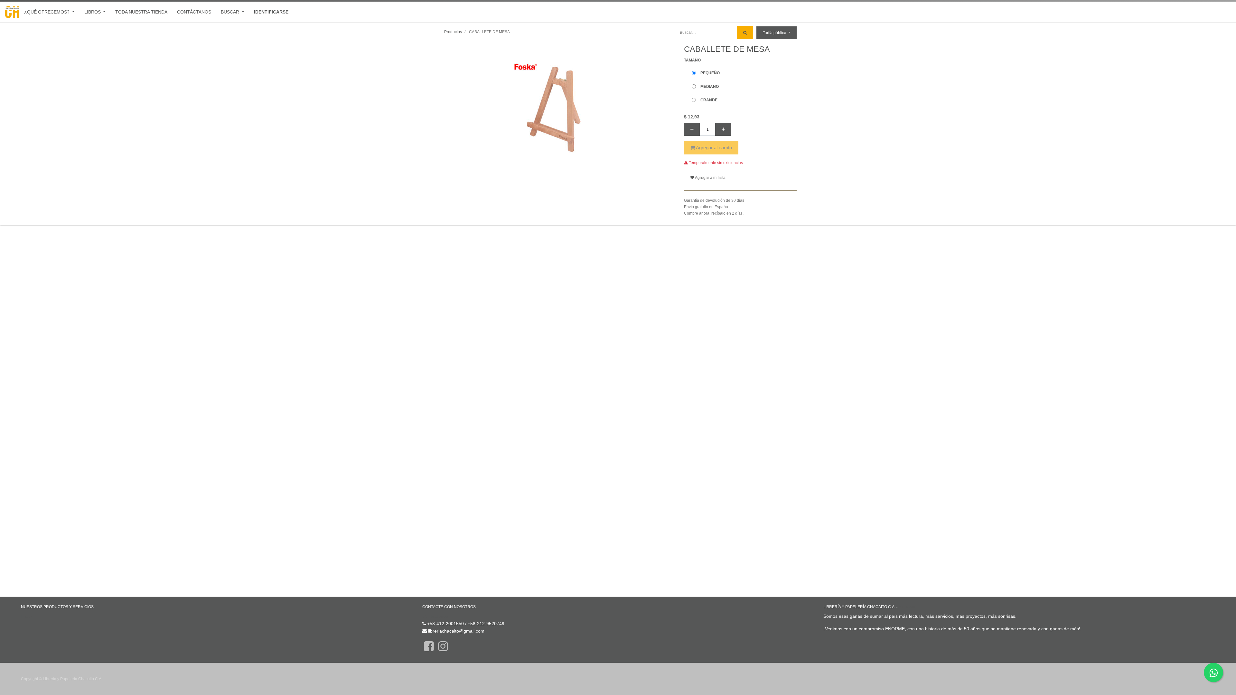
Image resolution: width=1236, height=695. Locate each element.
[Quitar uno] (692, 129)
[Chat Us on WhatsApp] (1213, 672)
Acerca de (907, 607)
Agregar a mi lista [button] (710, 177)
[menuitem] (141, 12)
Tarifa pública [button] (775, 33)
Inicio (26, 616)
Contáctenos (435, 616)
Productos (453, 32)
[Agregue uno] (723, 129)
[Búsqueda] (745, 32)
